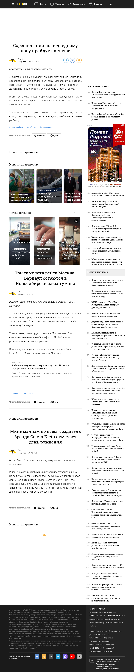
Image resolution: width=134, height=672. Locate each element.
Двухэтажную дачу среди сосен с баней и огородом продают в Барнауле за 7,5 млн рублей (107, 324)
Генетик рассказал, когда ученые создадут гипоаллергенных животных (107, 556)
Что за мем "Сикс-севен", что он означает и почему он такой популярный (45, 248)
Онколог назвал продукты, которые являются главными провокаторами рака (105, 526)
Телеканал (59, 4)
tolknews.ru (100, 609)
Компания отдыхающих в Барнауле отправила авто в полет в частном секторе (108, 335)
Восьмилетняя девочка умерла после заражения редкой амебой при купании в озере (107, 240)
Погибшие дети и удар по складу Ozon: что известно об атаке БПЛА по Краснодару (107, 294)
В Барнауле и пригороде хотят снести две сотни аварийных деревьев (105, 402)
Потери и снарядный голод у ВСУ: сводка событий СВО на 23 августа (107, 566)
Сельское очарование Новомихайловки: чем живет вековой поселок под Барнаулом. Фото (107, 513)
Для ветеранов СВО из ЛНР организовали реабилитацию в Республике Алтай (71, 248)
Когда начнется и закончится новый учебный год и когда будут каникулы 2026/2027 (107, 482)
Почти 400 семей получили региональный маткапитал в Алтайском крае (105, 545)
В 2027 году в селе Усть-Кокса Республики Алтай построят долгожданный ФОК (105, 305)
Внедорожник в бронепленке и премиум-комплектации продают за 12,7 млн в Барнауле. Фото (107, 379)
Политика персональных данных (108, 659)
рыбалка (31, 127)
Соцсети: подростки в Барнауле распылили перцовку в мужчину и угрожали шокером (108, 346)
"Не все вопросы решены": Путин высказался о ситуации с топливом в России (107, 587)
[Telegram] (66, 60)
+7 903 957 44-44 (99, 638)
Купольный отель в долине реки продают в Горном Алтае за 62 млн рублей (107, 471)
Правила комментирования (106, 664)
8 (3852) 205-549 (99, 648)
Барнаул (28, 394)
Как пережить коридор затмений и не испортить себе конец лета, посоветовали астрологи (108, 391)
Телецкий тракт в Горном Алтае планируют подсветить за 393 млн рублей (107, 448)
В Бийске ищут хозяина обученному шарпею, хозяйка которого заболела (105, 598)
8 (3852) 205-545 (99, 645)
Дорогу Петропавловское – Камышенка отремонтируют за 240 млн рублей (22, 248)
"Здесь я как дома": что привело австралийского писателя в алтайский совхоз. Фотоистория (106, 493)
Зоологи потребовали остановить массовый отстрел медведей (107, 535)
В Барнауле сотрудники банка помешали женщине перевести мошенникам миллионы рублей (106, 262)
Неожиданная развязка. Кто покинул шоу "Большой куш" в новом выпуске (105, 204)
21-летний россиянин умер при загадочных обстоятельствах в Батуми (106, 251)
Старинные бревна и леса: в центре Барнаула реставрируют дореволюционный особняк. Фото (108, 426)
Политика (98, 4)
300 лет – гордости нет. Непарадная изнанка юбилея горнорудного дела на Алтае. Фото (107, 437)
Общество (22, 62)
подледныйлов (16, 127)
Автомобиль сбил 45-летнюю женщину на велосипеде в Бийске (107, 194)
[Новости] (39, 135)
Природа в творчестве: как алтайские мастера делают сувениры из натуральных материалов (104, 414)
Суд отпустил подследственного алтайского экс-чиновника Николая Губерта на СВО (107, 283)
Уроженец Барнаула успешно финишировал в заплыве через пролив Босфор (106, 357)
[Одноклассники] (79, 60)
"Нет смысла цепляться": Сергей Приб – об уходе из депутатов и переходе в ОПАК (106, 459)
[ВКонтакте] (72, 60)
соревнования (47, 127)
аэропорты (14, 394)
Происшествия (79, 4)
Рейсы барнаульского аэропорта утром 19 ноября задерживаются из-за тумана (41, 367)
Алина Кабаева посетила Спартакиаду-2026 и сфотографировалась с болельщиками (103, 216)
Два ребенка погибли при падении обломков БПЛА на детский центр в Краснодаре (108, 368)
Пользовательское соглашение (107, 662)
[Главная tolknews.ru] (22, 4)
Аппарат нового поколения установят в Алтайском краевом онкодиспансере (107, 576)
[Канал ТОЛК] (54, 135)
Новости (43, 4)
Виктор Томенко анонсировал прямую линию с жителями (105, 314)
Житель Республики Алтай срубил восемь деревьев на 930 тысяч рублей (107, 117)
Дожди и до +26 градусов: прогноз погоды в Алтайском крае (107, 502)
